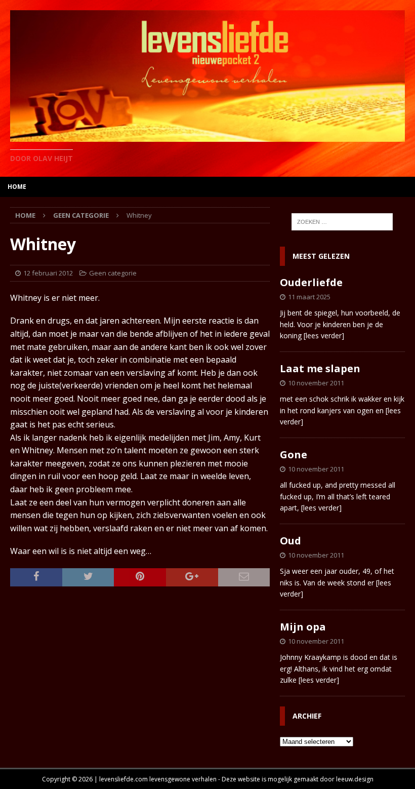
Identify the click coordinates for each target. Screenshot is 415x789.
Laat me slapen (320, 368)
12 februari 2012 (48, 273)
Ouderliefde (311, 282)
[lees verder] (324, 335)
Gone (293, 454)
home (17, 186)
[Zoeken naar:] (342, 221)
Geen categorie (113, 273)
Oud (290, 540)
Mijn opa (303, 627)
